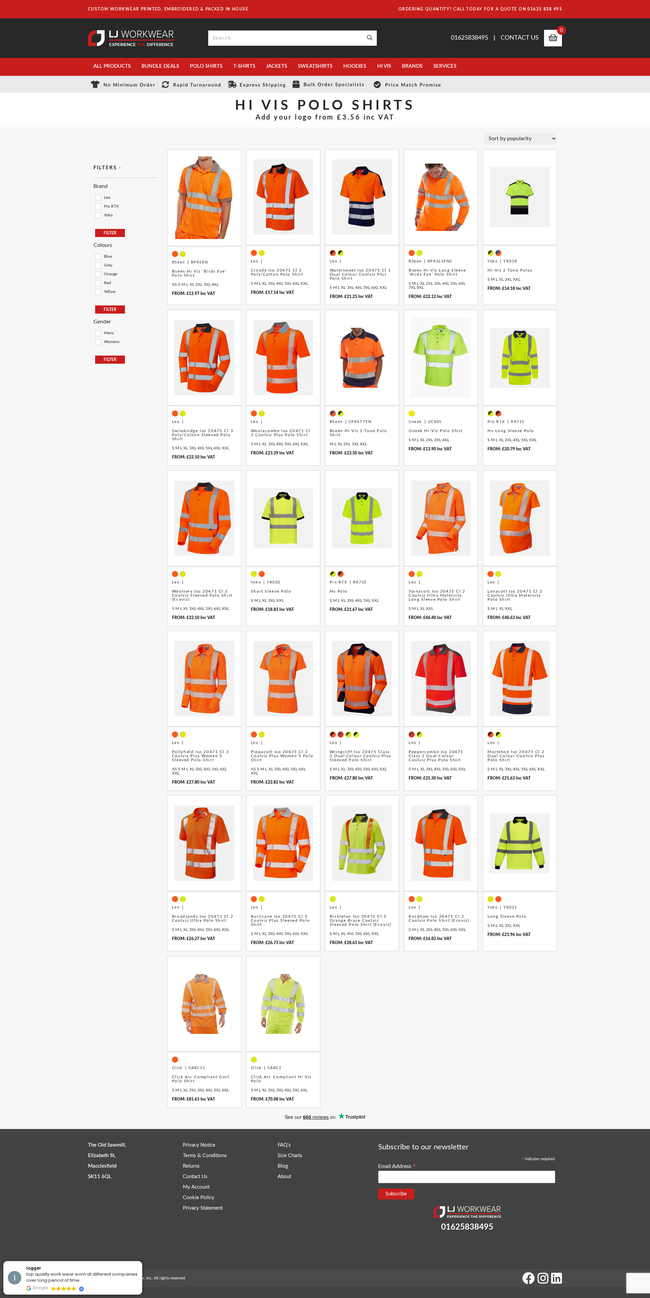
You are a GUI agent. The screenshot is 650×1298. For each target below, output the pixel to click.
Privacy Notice (199, 1145)
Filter (110, 233)
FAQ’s (284, 1145)
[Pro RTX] (98, 206)
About (284, 1176)
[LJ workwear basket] (553, 39)
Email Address (397, 1166)
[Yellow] (98, 291)
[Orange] (98, 274)
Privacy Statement (203, 1208)
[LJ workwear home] (131, 38)
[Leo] (98, 197)
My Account (196, 1187)
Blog (283, 1166)
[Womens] (98, 341)
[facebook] (528, 1277)
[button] (142, 1261)
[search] (370, 38)
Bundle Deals (160, 66)
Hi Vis (384, 66)
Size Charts (290, 1155)
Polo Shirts (206, 66)
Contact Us (520, 38)
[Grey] (98, 265)
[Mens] (98, 333)
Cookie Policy (198, 1197)
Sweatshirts (315, 66)
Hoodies (354, 66)
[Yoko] (98, 215)
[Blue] (98, 256)
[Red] (98, 282)
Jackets (276, 66)
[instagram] (542, 1277)
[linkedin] (556, 1277)
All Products (112, 66)
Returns (191, 1166)
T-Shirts (244, 66)
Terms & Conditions (205, 1155)
